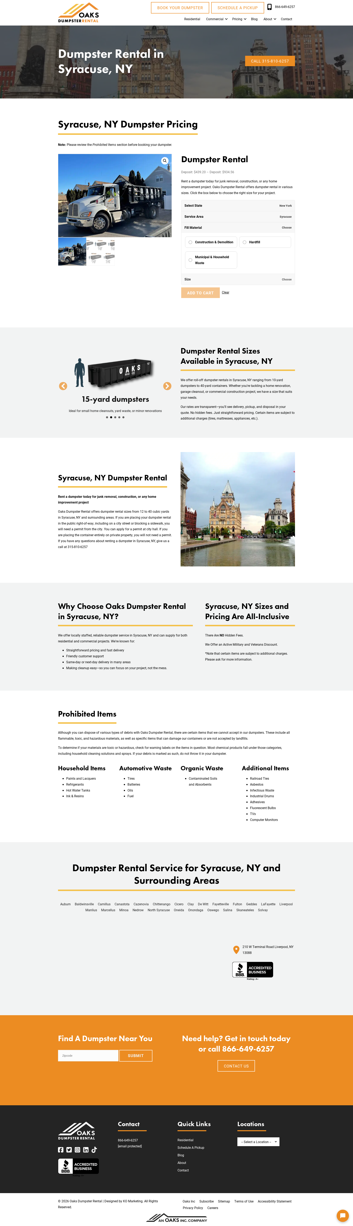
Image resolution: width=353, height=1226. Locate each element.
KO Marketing (133, 1201)
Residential (192, 19)
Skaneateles (245, 910)
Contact (286, 19)
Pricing (237, 19)
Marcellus (108, 910)
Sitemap (224, 1201)
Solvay (263, 910)
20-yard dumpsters (115, 417)
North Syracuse (159, 910)
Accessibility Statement (275, 1201)
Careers (212, 1208)
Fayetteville (220, 904)
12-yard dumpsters (107, 417)
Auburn (65, 904)
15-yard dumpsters (111, 417)
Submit (136, 1055)
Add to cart (200, 292)
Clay (191, 904)
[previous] (63, 386)
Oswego (213, 910)
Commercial (214, 19)
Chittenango (161, 904)
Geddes (251, 904)
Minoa (123, 910)
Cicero (178, 904)
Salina (227, 910)
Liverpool (286, 904)
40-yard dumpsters (123, 417)
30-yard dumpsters (119, 417)
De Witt (203, 904)
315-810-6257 (78, 547)
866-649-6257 (128, 1140)
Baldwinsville (84, 904)
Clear (225, 292)
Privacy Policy (193, 1208)
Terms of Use (244, 1201)
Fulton (237, 904)
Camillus (104, 904)
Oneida (179, 910)
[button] (226, 19)
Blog (254, 19)
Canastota (122, 904)
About (268, 19)
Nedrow (138, 910)
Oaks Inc (189, 1201)
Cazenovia (141, 904)
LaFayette (268, 904)
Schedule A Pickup (191, 1147)
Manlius (91, 910)
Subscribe (206, 1201)
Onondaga (195, 910)
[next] (167, 386)
